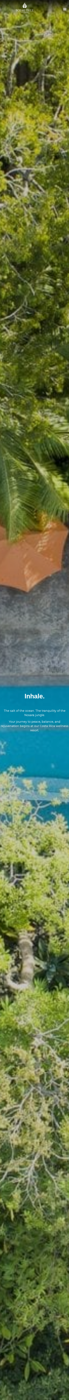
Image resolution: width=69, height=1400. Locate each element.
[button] (64, 9)
